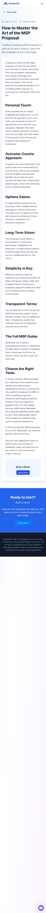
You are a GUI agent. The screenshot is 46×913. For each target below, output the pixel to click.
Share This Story (29, 22)
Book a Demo (23, 472)
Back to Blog (11, 12)
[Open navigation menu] (42, 3)
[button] (41, 908)
